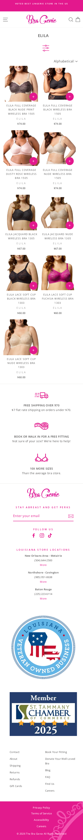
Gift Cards (16, 786)
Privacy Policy (41, 807)
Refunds (15, 779)
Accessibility (41, 820)
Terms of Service (41, 813)
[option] (41, 3)
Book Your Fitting (56, 752)
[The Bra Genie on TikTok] (50, 535)
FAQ (47, 777)
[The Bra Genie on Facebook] (33, 535)
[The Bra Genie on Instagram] (42, 535)
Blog (48, 770)
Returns (15, 772)
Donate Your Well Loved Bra (60, 761)
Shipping (15, 765)
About (14, 759)
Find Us (49, 784)
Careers (50, 790)
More (43, 565)
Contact (15, 752)
